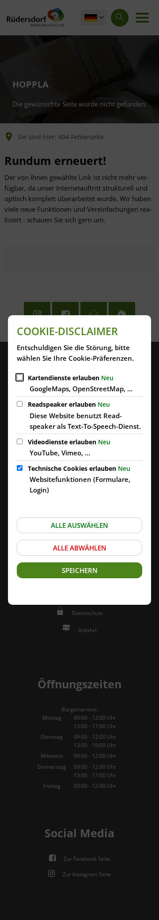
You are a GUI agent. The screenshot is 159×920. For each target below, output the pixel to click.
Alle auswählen (79, 525)
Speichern (80, 570)
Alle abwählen (79, 547)
